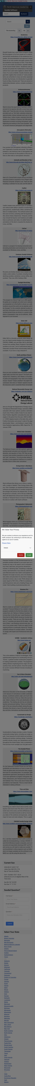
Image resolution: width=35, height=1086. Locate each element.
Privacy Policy (6, 543)
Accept (29, 555)
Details (6, 548)
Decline (21, 555)
